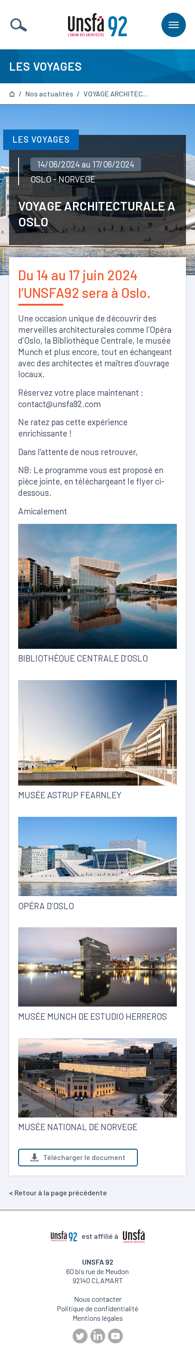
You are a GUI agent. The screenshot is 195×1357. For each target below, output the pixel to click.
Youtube (115, 1335)
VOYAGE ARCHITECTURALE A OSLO (117, 93)
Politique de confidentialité (97, 1308)
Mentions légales (98, 1318)
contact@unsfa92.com (59, 403)
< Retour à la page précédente (58, 1192)
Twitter (80, 1335)
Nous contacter (98, 1299)
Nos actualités (49, 93)
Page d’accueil (12, 94)
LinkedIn (97, 1335)
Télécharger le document (84, 1157)
